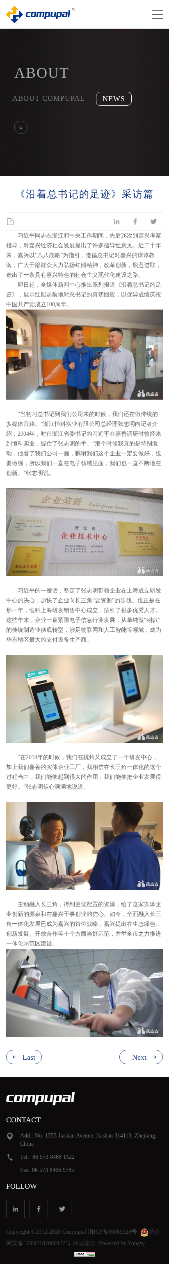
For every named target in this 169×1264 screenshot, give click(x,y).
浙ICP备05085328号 (112, 1232)
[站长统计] (84, 1253)
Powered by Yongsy (122, 1243)
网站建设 (84, 1243)
